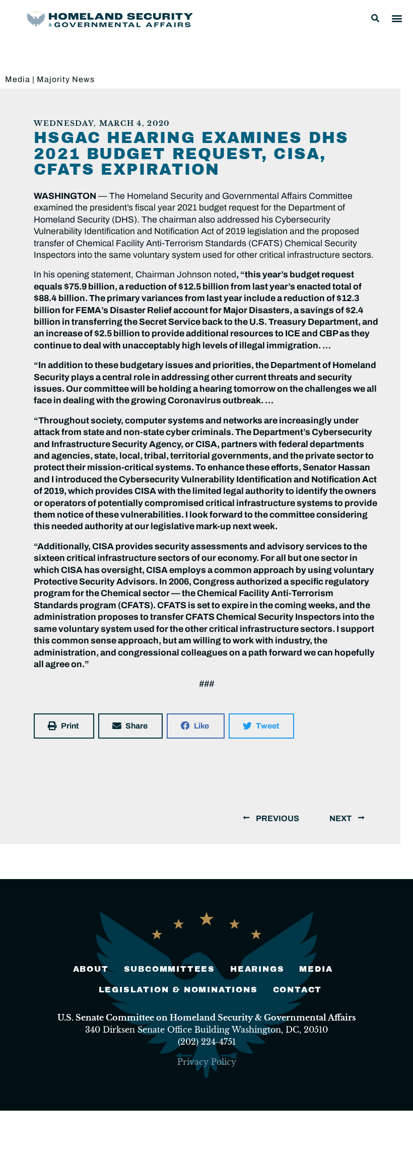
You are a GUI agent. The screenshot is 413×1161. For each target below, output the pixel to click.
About (91, 969)
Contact (297, 989)
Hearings (257, 969)
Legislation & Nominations (178, 989)
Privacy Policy (206, 1062)
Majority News (66, 79)
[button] (375, 18)
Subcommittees (169, 969)
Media (17, 79)
